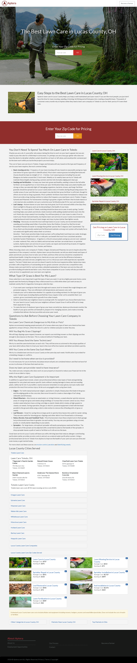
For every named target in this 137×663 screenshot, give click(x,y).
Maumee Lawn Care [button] (18, 506)
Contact (52, 647)
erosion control (42, 444)
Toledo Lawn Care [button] (17, 453)
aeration (51, 444)
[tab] (48, 452)
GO (77, 52)
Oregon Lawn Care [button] (18, 495)
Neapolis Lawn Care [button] (18, 538)
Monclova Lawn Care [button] (18, 522)
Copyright (54, 659)
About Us (11, 643)
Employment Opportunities (17, 647)
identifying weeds (64, 444)
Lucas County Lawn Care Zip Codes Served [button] (26, 553)
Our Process (53, 643)
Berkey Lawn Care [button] (17, 533)
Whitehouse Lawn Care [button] (19, 517)
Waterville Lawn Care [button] (18, 511)
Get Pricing (115, 235)
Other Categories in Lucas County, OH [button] (25, 622)
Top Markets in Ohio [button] (99, 622)
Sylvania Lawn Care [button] (18, 500)
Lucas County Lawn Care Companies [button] (24, 546)
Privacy (41, 659)
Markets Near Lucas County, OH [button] (63, 622)
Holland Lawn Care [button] (18, 528)
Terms (47, 659)
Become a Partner (127, 3)
